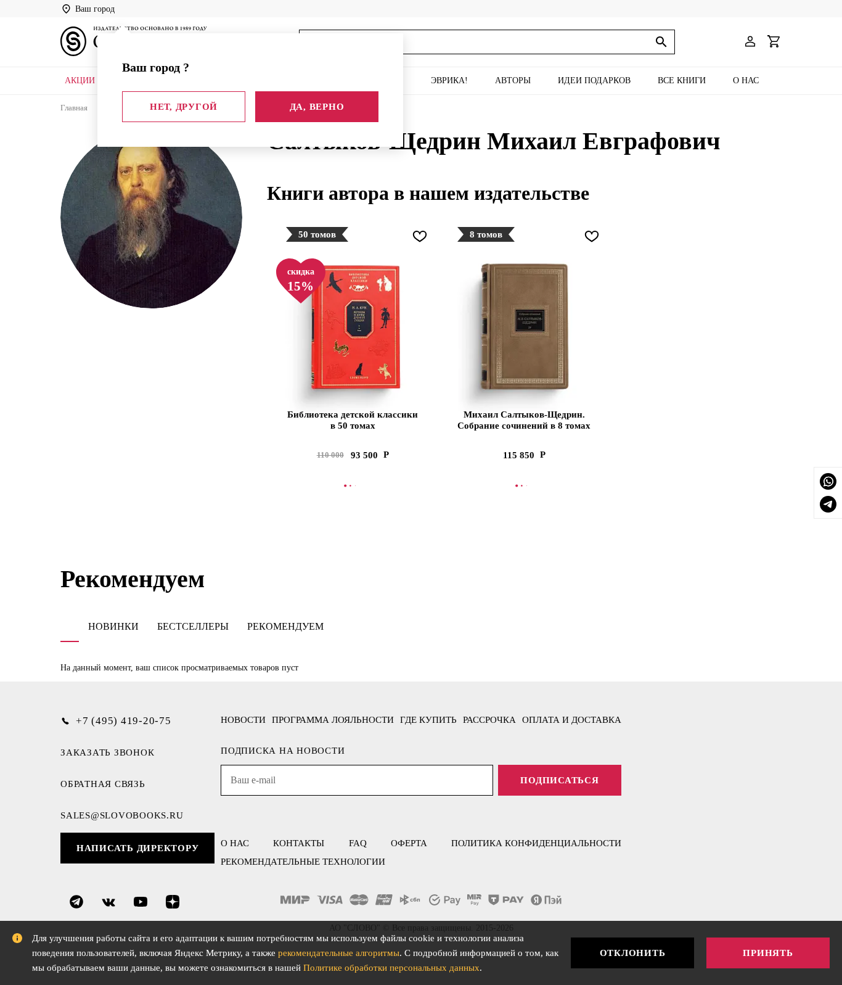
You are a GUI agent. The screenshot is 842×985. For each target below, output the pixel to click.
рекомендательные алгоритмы (338, 953)
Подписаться (559, 780)
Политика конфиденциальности (536, 843)
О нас (746, 80)
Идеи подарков (594, 80)
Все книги (682, 80)
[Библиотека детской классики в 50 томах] (353, 327)
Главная (74, 107)
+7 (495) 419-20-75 (123, 721)
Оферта (409, 843)
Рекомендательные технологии (303, 862)
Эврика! (449, 80)
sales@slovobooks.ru (121, 815)
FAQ (358, 843)
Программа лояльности (333, 720)
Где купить (428, 720)
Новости (243, 720)
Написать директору (137, 848)
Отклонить (633, 953)
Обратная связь (102, 784)
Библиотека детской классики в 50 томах (352, 420)
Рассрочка (489, 720)
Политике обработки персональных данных (391, 968)
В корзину (352, 485)
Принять (768, 953)
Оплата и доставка (571, 720)
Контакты (298, 843)
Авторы (513, 80)
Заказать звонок (107, 752)
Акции (80, 80)
